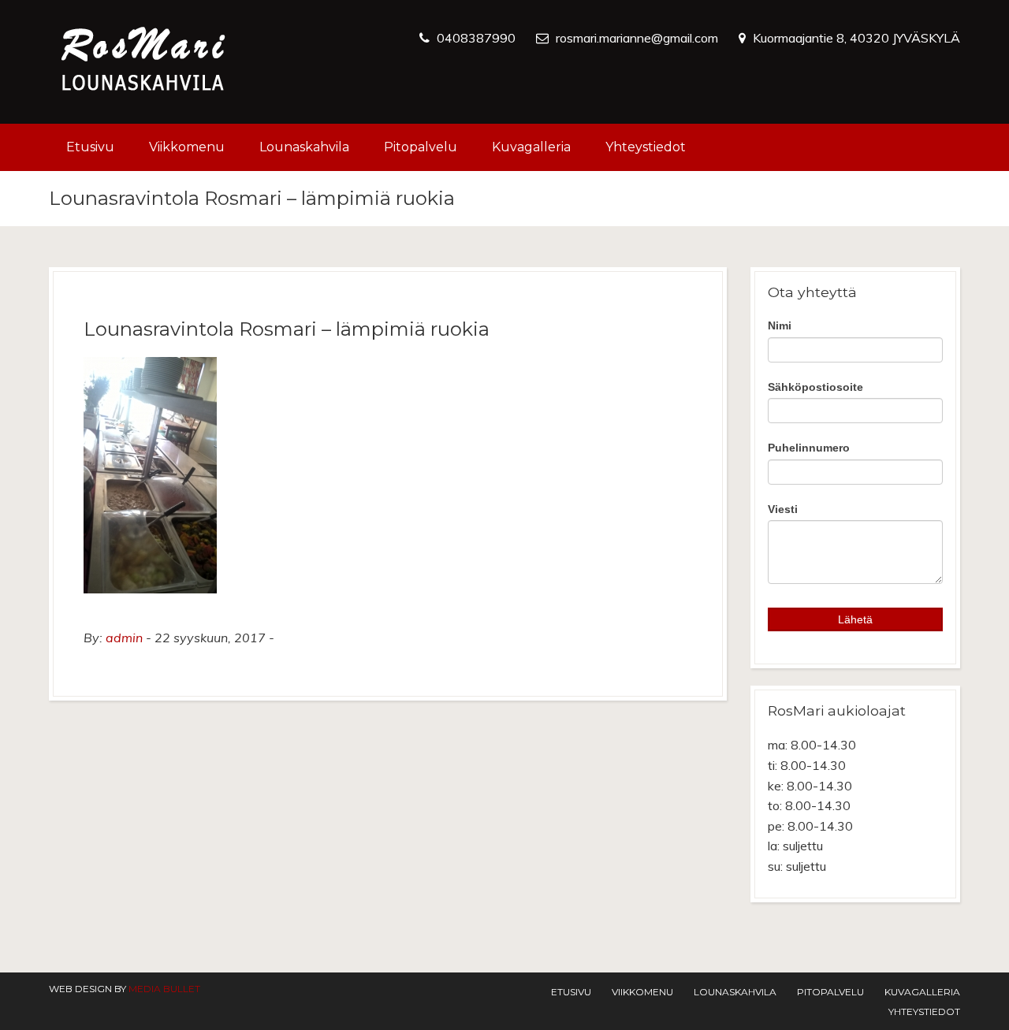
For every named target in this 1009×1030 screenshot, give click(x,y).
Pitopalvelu (420, 146)
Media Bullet (164, 989)
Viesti (783, 509)
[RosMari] (143, 61)
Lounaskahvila (304, 146)
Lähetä (855, 619)
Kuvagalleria (531, 146)
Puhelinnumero (809, 447)
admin (124, 637)
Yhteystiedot (645, 146)
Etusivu (90, 146)
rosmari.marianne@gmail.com (637, 38)
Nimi (779, 325)
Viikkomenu (187, 146)
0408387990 (476, 38)
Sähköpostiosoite (815, 387)
